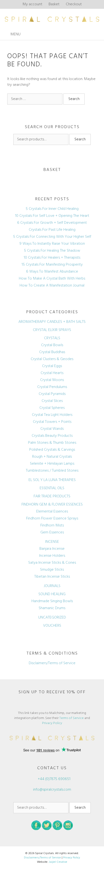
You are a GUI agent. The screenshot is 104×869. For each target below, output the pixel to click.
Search (80, 139)
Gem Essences (52, 532)
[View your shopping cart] (99, 34)
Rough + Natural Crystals (52, 457)
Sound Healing (52, 594)
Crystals (52, 338)
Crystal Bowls (52, 345)
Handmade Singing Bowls (52, 601)
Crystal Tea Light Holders (52, 415)
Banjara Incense (52, 549)
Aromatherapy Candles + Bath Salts (52, 322)
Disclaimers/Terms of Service (52, 663)
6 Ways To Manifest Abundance (52, 272)
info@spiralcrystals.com (52, 790)
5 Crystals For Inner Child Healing (52, 209)
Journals (52, 586)
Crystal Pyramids (52, 394)
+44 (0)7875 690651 (53, 779)
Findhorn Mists (52, 525)
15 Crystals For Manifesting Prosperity (52, 265)
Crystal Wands (52, 429)
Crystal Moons (52, 380)
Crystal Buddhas (52, 352)
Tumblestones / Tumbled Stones (52, 471)
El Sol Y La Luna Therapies (52, 480)
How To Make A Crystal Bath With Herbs (52, 278)
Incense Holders (52, 556)
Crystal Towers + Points (52, 422)
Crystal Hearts (52, 373)
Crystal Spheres (52, 408)
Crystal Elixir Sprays (52, 330)
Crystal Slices (52, 401)
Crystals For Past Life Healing (52, 230)
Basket (54, 4)
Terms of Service (71, 718)
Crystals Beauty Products (52, 436)
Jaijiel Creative (58, 862)
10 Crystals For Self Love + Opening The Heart (52, 216)
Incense (52, 542)
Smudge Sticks (52, 570)
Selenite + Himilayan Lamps (52, 464)
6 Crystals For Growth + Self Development (52, 223)
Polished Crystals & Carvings (52, 450)
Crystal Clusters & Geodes (52, 359)
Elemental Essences (52, 511)
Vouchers (52, 626)
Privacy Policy (52, 723)
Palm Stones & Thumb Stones (52, 443)
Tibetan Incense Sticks (52, 577)
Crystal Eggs (52, 366)
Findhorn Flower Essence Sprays (52, 518)
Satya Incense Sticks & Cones (52, 563)
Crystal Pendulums (52, 387)
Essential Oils (52, 488)
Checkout (74, 4)
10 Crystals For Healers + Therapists (52, 258)
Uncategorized (52, 617)
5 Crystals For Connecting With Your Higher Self (52, 237)
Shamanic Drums (52, 608)
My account (32, 4)
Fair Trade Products (52, 496)
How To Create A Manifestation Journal (52, 285)
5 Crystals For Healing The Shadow (52, 251)
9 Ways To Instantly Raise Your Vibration (52, 244)
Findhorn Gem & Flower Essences (52, 504)
